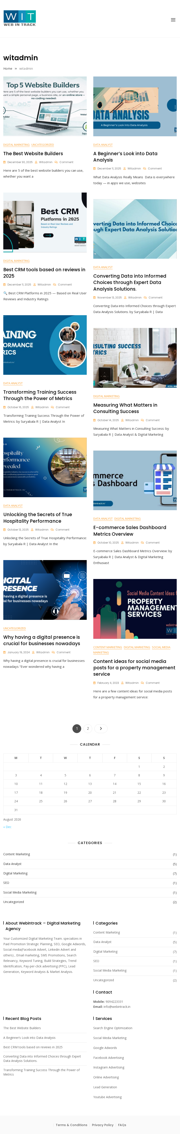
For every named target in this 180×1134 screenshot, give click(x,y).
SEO (6, 883)
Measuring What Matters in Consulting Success (125, 408)
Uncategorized (42, 145)
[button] (173, 20)
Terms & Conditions (71, 1125)
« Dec (7, 827)
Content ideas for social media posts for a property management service (134, 667)
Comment (66, 162)
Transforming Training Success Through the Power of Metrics (39, 395)
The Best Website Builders (33, 153)
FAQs (122, 1125)
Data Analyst (103, 145)
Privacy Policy (102, 1125)
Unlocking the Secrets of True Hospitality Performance (37, 517)
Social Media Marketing (19, 892)
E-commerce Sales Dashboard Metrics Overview (129, 530)
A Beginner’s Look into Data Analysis (29, 1038)
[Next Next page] (101, 728)
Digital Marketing (16, 145)
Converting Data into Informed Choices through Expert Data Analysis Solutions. (129, 282)
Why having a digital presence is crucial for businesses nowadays (41, 640)
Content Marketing (107, 647)
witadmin (45, 162)
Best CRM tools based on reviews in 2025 (33, 1047)
